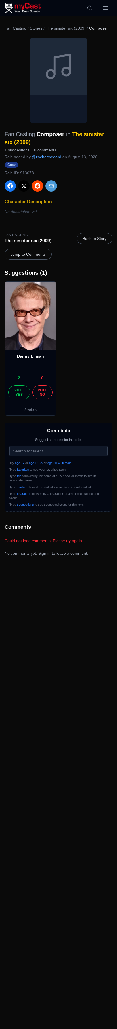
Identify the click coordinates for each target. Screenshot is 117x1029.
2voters (30, 410)
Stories (36, 28)
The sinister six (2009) (66, 28)
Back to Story (94, 238)
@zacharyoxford (46, 157)
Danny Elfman (30, 356)
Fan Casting (15, 28)
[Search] (90, 8)
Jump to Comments (28, 254)
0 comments (45, 150)
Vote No (42, 392)
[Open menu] (105, 8)
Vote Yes (19, 392)
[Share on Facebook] (10, 186)
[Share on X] (24, 186)
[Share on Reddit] (37, 186)
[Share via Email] (51, 186)
